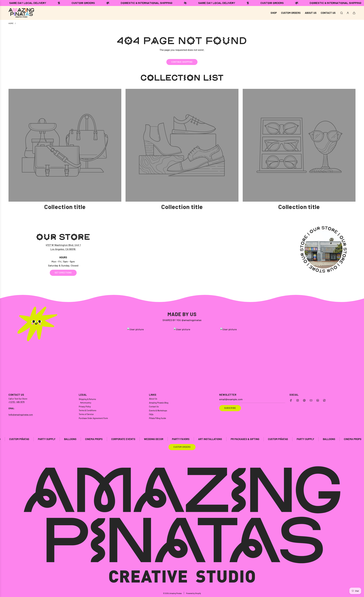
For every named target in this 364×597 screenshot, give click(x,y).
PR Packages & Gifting (205, 439)
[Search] (341, 13)
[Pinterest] (304, 400)
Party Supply (266, 439)
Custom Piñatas (238, 439)
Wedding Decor (114, 439)
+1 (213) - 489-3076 (16, 402)
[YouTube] (311, 400)
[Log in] (348, 13)
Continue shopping (182, 62)
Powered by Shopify (193, 593)
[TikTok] (324, 400)
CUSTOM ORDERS (182, 447)
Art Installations (170, 439)
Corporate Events (84, 439)
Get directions (63, 273)
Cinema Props (54, 439)
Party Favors (141, 439)
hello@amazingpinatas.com (21, 414)
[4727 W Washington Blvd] (182, 254)
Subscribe (230, 408)
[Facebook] (291, 400)
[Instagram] (297, 400)
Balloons (30, 439)
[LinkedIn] (318, 400)
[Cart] (354, 13)
